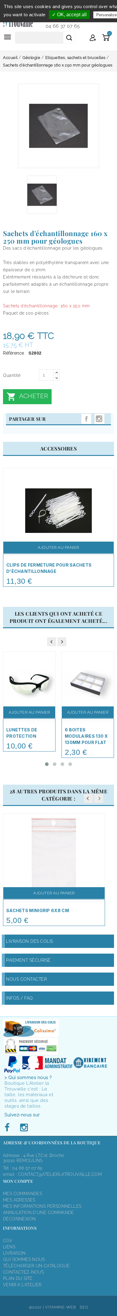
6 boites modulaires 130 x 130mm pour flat (86, 736)
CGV (7, 1240)
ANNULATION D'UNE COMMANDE (38, 1212)
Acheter (27, 396)
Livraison (14, 1253)
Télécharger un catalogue (36, 1265)
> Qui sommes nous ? (28, 1077)
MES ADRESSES (19, 1200)
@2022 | (37, 1307)
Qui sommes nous (24, 1259)
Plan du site (18, 1278)
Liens (9, 1246)
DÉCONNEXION (19, 1218)
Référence (13, 353)
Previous (88, 798)
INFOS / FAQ (19, 998)
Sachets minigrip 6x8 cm (37, 910)
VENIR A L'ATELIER (22, 1284)
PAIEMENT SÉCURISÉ (28, 960)
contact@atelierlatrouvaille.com (60, 1174)
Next (98, 798)
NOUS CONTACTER (26, 979)
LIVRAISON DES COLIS (29, 941)
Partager (86, 419)
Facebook (8, 1128)
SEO (84, 1307)
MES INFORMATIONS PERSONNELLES (42, 1206)
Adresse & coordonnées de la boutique (51, 1142)
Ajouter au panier (58, 547)
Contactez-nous (23, 1272)
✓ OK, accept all (69, 14)
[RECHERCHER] (69, 37)
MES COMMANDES (22, 1193)
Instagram (99, 419)
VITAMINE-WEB (60, 1307)
